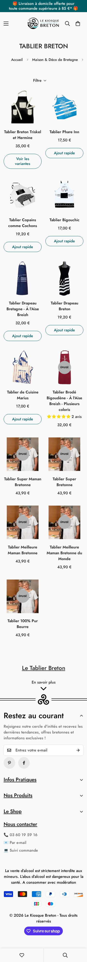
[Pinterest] (9, 763)
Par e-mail (18, 842)
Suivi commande (24, 850)
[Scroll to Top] (78, 936)
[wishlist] (21, 955)
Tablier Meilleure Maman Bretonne (22, 550)
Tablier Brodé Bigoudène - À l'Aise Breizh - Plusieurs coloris (64, 400)
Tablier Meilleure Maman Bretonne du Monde (64, 553)
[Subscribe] (78, 750)
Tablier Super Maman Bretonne (22, 482)
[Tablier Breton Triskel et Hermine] (23, 107)
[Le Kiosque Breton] (44, 23)
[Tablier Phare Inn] (64, 107)
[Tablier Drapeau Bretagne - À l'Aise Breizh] (23, 278)
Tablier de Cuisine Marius (22, 395)
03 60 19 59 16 (23, 835)
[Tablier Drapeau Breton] (64, 278)
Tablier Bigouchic (65, 220)
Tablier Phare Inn (64, 132)
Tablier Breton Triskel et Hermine (22, 134)
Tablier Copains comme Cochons (22, 222)
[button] (77, 23)
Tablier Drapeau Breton (64, 306)
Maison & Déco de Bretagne (55, 59)
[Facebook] (24, 763)
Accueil (17, 59)
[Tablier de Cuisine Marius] (23, 367)
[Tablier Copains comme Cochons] (23, 195)
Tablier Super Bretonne (64, 482)
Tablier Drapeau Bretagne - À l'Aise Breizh (23, 309)
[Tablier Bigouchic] (64, 195)
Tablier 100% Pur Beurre (22, 623)
